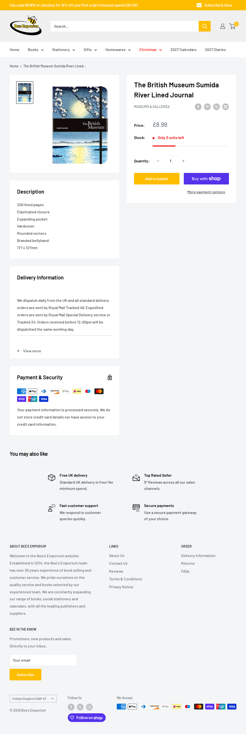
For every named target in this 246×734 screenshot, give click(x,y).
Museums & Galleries (152, 107)
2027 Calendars (183, 49)
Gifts (88, 49)
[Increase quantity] (183, 161)
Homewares (115, 49)
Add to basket (156, 178)
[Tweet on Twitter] (216, 106)
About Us (116, 555)
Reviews (116, 571)
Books (33, 49)
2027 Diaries (215, 49)
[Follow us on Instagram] (89, 707)
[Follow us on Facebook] (71, 707)
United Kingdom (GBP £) (29, 698)
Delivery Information (198, 555)
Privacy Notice (121, 586)
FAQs (185, 571)
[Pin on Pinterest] (207, 106)
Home (14, 49)
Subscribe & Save (218, 5)
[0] (232, 26)
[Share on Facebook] (198, 106)
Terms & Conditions (125, 578)
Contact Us (118, 563)
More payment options (206, 192)
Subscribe (25, 674)
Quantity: (142, 160)
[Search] (205, 26)
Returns (188, 563)
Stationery (61, 49)
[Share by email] (225, 106)
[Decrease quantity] (158, 161)
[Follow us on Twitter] (80, 707)
